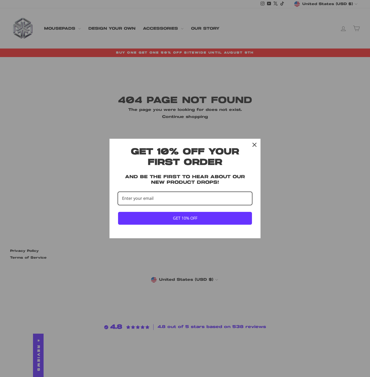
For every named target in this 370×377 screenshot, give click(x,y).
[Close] (254, 145)
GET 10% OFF (185, 218)
